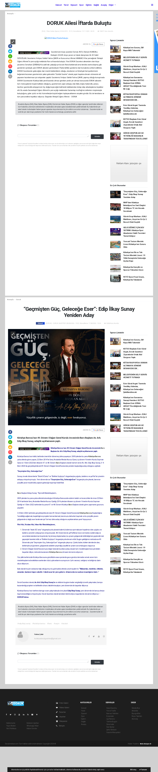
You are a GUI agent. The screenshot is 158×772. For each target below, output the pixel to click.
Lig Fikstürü (110, 719)
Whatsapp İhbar (33, 726)
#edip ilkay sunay (23, 624)
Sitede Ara (136, 708)
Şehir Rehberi (111, 730)
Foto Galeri (63, 703)
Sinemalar (110, 724)
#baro (49, 624)
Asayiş (104, 5)
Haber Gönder (32, 728)
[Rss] (29, 715)
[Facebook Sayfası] (7, 715)
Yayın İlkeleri (11, 726)
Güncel (58, 5)
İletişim (62, 726)
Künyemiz (63, 721)
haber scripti (81, 744)
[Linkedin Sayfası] (24, 715)
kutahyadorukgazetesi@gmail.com (47, 639)
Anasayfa (10, 14)
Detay (134, 770)
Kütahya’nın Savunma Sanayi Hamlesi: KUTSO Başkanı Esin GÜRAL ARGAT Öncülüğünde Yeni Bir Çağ (134, 83)
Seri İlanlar (110, 727)
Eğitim (89, 5)
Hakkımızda (10, 723)
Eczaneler (110, 716)
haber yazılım (92, 744)
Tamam (144, 770)
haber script (101, 744)
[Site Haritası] (33, 715)
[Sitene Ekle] (38, 715)
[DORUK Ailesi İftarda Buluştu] (56, 38)
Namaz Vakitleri (112, 713)
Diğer (111, 5)
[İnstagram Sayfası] (16, 715)
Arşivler (62, 717)
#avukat (64, 624)
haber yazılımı (61, 744)
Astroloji (135, 719)
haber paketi (72, 744)
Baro (103, 448)
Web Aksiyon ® (145, 744)
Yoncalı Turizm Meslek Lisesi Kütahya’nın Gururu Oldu (134, 244)
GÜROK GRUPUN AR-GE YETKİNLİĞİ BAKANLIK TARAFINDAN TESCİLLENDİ (135, 136)
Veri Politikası (11, 728)
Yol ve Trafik (111, 711)
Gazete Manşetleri (113, 732)
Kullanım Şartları (33, 723)
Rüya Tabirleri (137, 716)
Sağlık (96, 5)
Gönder (97, 136)
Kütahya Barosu (94, 456)
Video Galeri (64, 708)
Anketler (135, 711)
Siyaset (73, 5)
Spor (81, 5)
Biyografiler (136, 713)
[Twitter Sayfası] (11, 715)
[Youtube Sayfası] (20, 715)
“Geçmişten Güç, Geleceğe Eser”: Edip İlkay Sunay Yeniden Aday (135, 194)
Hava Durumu (111, 708)
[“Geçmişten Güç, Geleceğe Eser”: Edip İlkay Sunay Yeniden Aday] (56, 377)
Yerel (66, 5)
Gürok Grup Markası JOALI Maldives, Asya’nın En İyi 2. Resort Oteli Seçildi (135, 69)
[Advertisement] (18, 759)
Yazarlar (62, 712)
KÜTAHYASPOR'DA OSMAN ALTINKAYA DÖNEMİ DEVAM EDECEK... (135, 97)
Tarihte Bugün (111, 722)
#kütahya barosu (38, 624)
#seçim (56, 624)
